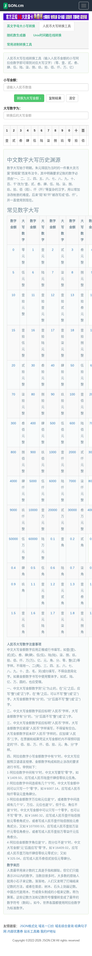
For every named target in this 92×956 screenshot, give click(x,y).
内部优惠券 (15, 931)
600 (72, 423)
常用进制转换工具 (19, 44)
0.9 (13, 584)
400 (33, 423)
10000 (33, 510)
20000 (52, 510)
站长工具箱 (32, 931)
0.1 (52, 539)
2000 (72, 452)
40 (52, 365)
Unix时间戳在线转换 (47, 35)
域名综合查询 (64, 926)
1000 (52, 452)
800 (13, 452)
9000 (13, 510)
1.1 (33, 584)
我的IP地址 (48, 931)
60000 (33, 539)
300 (13, 423)
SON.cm (14, 5)
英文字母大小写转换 (21, 26)
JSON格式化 (29, 926)
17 (52, 330)
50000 (13, 539)
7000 (72, 481)
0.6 (52, 568)
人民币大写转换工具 (57, 26)
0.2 (72, 539)
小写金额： (11, 80)
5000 (33, 481)
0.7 (72, 568)
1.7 (52, 613)
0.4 (13, 568)
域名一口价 (46, 926)
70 (13, 394)
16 (33, 330)
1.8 (72, 613)
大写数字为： (13, 108)
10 (13, 295)
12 (52, 295)
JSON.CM (48, 940)
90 (52, 394)
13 (72, 295)
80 (33, 394)
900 (33, 452)
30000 (72, 510)
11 (33, 295)
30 (33, 365)
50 (72, 365)
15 (13, 330)
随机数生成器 (16, 35)
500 (52, 423)
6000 (52, 481)
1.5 (13, 613)
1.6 (33, 613)
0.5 (33, 568)
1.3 (72, 584)
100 (72, 394)
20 (13, 365)
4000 (13, 481)
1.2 (52, 584)
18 (72, 330)
